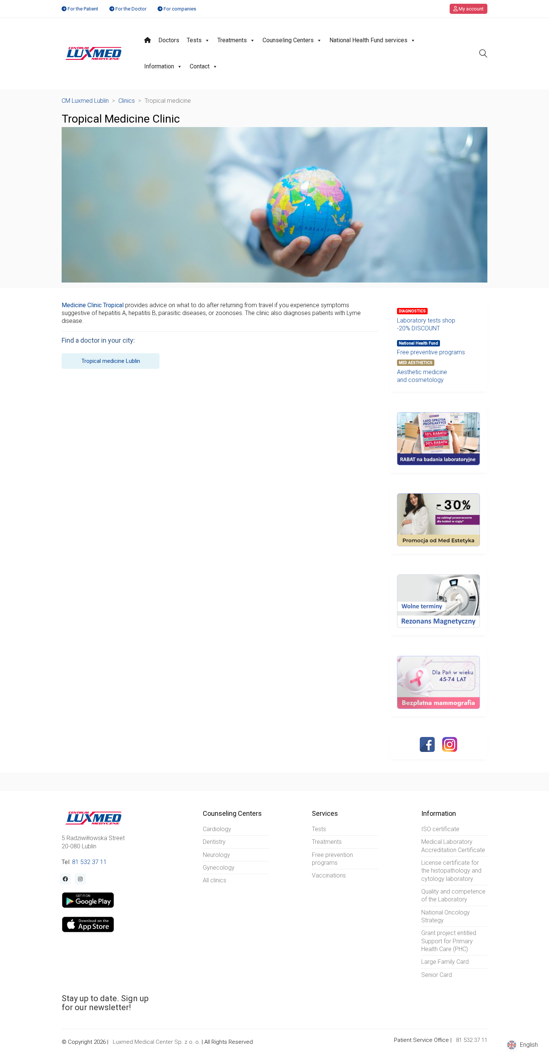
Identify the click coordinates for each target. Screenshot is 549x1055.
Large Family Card (445, 961)
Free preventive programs (431, 352)
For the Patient (83, 9)
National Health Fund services (368, 40)
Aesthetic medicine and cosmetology (422, 375)
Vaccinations (329, 875)
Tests (194, 40)
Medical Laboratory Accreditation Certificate (453, 845)
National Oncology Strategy (445, 916)
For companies (180, 9)
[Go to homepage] (93, 53)
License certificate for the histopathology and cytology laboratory (451, 870)
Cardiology (217, 829)
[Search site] (483, 54)
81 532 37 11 (89, 862)
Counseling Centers (288, 40)
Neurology (216, 854)
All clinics (214, 880)
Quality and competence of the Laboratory (453, 895)
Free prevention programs (332, 858)
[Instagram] (449, 744)
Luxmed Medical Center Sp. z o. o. (156, 1042)
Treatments (232, 40)
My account (471, 9)
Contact (200, 66)
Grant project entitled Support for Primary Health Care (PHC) (448, 941)
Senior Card (436, 974)
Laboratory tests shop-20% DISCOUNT (426, 324)
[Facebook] (427, 744)
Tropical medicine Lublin (110, 361)
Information (159, 66)
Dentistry (214, 841)
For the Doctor (130, 9)
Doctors (168, 40)
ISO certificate (440, 829)
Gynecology (219, 867)
